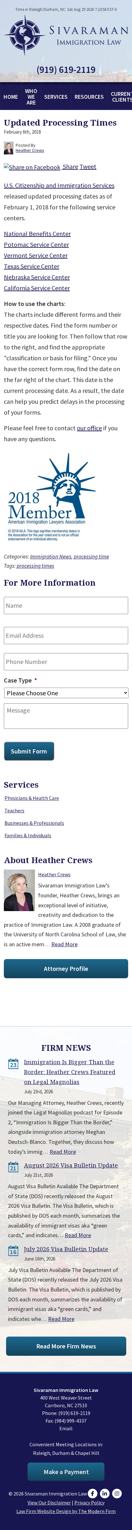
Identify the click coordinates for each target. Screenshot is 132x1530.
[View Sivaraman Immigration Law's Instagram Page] (117, 1493)
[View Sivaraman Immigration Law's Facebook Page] (93, 1493)
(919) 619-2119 (66, 69)
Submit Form (29, 751)
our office (89, 428)
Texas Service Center (31, 266)
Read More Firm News (66, 1346)
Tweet (87, 166)
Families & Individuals (27, 835)
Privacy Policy (89, 1502)
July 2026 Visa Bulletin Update (66, 1249)
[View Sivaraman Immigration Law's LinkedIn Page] (105, 1493)
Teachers (14, 810)
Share (70, 166)
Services (56, 96)
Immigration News (50, 556)
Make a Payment (66, 1472)
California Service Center (37, 288)
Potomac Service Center (36, 244)
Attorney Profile (66, 968)
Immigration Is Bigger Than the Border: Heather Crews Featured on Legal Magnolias (69, 1072)
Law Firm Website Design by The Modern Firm (66, 1511)
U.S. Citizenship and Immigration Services (59, 185)
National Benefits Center (37, 234)
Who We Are (31, 96)
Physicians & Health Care (31, 798)
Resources (89, 96)
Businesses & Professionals (34, 823)
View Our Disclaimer (49, 1502)
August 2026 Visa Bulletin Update (71, 1165)
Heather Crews (54, 874)
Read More (64, 944)
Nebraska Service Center (37, 277)
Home (11, 96)
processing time (91, 556)
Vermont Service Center (36, 255)
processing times (35, 565)
